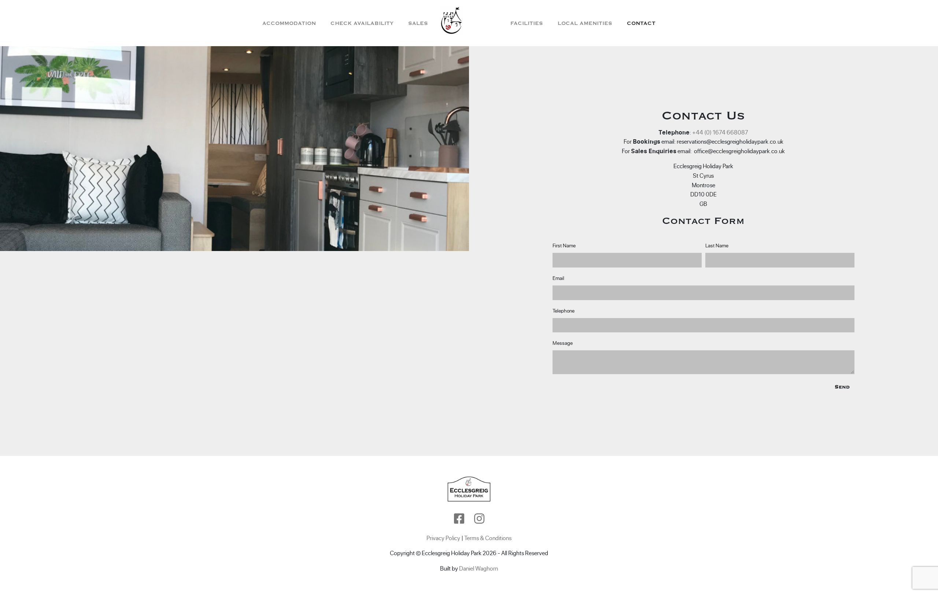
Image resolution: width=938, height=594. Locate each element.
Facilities (526, 23)
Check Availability (362, 23)
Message (563, 343)
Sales (418, 23)
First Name (564, 245)
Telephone (564, 310)
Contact (641, 23)
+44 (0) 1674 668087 (720, 132)
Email (558, 278)
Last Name (716, 245)
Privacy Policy (443, 538)
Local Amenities (585, 23)
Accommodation (289, 23)
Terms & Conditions (488, 538)
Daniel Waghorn (478, 568)
